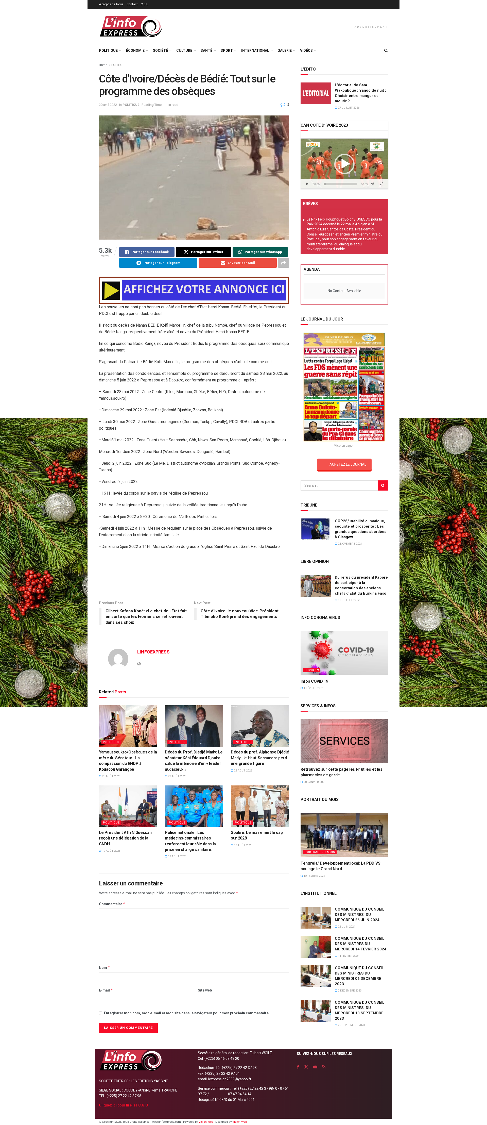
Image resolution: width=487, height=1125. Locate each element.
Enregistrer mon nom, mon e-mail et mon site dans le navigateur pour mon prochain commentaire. (187, 1013)
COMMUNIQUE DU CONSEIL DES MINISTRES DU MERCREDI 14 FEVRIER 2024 (360, 943)
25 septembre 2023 (351, 1025)
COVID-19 (312, 670)
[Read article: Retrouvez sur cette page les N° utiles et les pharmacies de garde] (344, 741)
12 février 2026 (314, 876)
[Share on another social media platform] (283, 263)
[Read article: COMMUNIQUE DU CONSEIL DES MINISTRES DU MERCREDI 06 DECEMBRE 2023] (316, 976)
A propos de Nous (111, 4)
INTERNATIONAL (255, 50)
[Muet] (372, 184)
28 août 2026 (110, 776)
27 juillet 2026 (348, 107)
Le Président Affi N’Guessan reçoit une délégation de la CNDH (125, 838)
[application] (344, 164)
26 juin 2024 (346, 926)
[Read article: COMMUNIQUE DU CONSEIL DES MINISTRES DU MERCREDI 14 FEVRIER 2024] (316, 947)
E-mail (106, 990)
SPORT (227, 50)
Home (103, 65)
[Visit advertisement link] (194, 290)
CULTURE (184, 50)
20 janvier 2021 (314, 782)
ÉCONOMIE (135, 50)
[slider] (340, 184)
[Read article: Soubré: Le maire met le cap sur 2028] (260, 806)
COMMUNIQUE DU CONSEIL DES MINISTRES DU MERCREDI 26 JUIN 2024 (360, 914)
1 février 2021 (313, 688)
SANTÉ (206, 50)
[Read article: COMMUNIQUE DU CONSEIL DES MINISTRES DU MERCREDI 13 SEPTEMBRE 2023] (316, 1011)
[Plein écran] (381, 184)
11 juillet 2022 (348, 600)
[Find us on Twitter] (306, 1067)
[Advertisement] (194, 574)
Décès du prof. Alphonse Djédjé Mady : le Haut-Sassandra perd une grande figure (260, 758)
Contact (132, 4)
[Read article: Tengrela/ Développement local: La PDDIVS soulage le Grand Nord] (344, 835)
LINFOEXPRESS (153, 651)
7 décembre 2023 (349, 990)
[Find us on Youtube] (315, 1067)
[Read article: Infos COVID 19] (344, 653)
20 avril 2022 (108, 105)
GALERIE (284, 50)
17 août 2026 (242, 845)
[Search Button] (386, 50)
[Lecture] (307, 184)
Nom (104, 967)
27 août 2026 (176, 776)
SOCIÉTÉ (160, 50)
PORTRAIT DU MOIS (320, 852)
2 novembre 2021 (349, 543)
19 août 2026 (110, 850)
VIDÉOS (306, 50)
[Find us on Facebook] (298, 1067)
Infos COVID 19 (314, 681)
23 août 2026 (242, 770)
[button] (344, 164)
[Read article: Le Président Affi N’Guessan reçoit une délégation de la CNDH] (128, 806)
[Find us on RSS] (324, 1067)
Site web (205, 990)
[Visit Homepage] (130, 26)
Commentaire (112, 903)
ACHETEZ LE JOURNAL (347, 464)
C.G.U (144, 4)
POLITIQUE (108, 50)
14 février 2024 (348, 956)
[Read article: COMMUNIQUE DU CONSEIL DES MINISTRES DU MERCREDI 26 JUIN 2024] (316, 918)
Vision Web (206, 1121)
